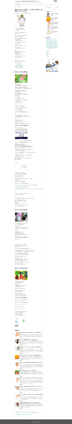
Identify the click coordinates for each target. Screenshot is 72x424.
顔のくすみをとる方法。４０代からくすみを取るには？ (54, 14)
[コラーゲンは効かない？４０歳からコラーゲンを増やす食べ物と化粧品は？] (17, 396)
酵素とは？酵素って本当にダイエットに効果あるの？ (29, 370)
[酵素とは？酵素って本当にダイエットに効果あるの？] (17, 372)
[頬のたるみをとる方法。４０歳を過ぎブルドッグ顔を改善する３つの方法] (17, 334)
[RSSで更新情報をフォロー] (56, 1)
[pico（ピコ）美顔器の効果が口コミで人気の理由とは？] (17, 341)
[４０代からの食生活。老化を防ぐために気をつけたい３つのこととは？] (17, 388)
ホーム (15, 4)
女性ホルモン (48, 53)
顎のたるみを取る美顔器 (19, 65)
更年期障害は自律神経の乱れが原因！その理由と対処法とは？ (30, 402)
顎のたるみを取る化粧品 (19, 66)
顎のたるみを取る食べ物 (19, 67)
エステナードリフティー (19, 127)
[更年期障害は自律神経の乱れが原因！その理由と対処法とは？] (17, 404)
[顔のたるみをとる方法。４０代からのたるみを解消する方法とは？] (17, 357)
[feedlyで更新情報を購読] (54, 1)
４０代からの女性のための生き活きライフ (27, 1)
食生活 (47, 56)
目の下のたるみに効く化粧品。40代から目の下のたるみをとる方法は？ (54, 23)
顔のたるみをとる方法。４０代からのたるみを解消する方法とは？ (31, 355)
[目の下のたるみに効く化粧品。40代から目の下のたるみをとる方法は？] (17, 380)
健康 (47, 52)
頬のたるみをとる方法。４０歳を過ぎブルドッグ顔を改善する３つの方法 (27, 412)
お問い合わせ (18, 4)
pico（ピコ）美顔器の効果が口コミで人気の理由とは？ (29, 339)
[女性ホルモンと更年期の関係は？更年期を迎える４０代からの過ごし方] (17, 364)
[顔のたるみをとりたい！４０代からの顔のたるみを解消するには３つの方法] (17, 349)
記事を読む (21, 345)
